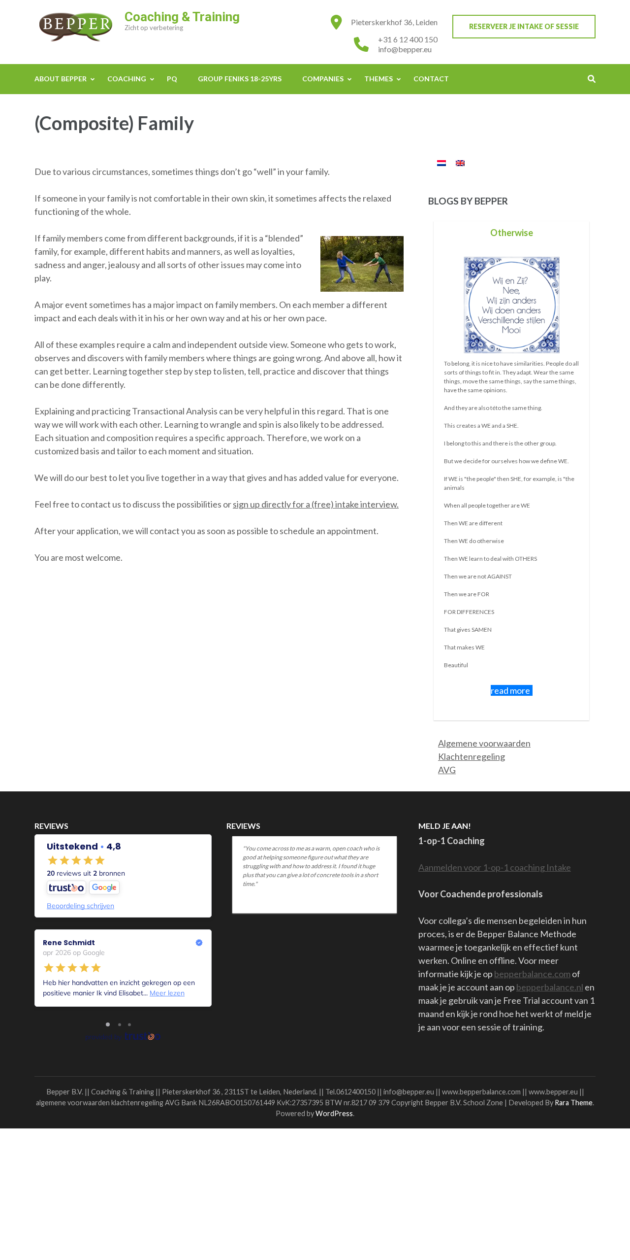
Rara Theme (574, 1102)
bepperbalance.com (532, 973)
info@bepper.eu (405, 49)
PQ (172, 78)
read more (510, 690)
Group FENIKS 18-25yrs (240, 78)
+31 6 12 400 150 (408, 39)
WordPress (334, 1113)
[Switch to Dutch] (441, 163)
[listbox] (512, 470)
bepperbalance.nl (549, 987)
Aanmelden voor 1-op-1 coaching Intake (494, 867)
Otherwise (511, 232)
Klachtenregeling (471, 756)
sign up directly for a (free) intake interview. (316, 504)
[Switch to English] (460, 163)
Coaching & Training (182, 16)
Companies (323, 78)
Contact (431, 78)
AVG (447, 769)
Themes (378, 78)
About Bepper (60, 78)
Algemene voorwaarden (484, 743)
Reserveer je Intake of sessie (524, 26)
